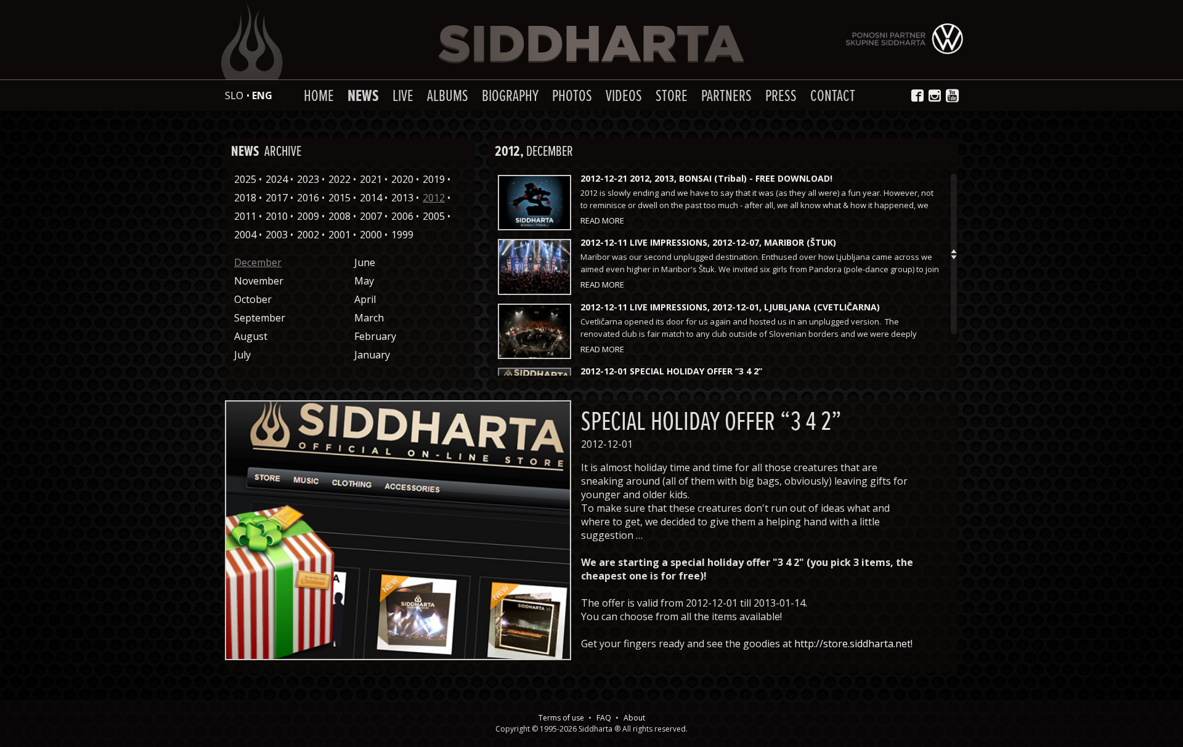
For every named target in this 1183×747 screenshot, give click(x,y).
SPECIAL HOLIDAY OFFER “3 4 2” (671, 371)
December (258, 262)
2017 (277, 197)
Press (781, 96)
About (634, 718)
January (372, 354)
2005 (434, 216)
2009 (308, 216)
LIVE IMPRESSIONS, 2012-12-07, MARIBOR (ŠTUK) (708, 242)
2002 (308, 234)
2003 (277, 234)
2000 (371, 234)
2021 (371, 179)
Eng (262, 95)
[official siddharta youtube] (953, 96)
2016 (308, 197)
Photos (572, 96)
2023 (308, 179)
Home (319, 96)
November (258, 281)
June (364, 262)
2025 (245, 179)
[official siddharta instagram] (935, 95)
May (364, 281)
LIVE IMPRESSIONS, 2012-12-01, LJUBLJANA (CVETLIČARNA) (730, 307)
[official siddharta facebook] (917, 95)
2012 (434, 197)
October (253, 299)
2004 (245, 234)
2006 (402, 216)
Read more (602, 220)
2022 (339, 179)
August (250, 336)
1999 (402, 234)
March (369, 318)
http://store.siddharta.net (852, 643)
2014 (371, 197)
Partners (726, 96)
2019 (434, 179)
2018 (245, 197)
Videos (624, 96)
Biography (510, 96)
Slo (234, 95)
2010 (277, 216)
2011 (245, 216)
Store (672, 96)
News (363, 96)
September (259, 318)
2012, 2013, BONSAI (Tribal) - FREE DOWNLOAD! (706, 178)
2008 (339, 216)
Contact (832, 96)
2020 (402, 179)
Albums (447, 96)
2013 (402, 197)
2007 (371, 216)
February (375, 336)
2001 (339, 234)
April (365, 299)
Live (402, 96)
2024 (277, 179)
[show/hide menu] (219, 95)
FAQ (603, 718)
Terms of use (561, 718)
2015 (339, 197)
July (242, 354)
